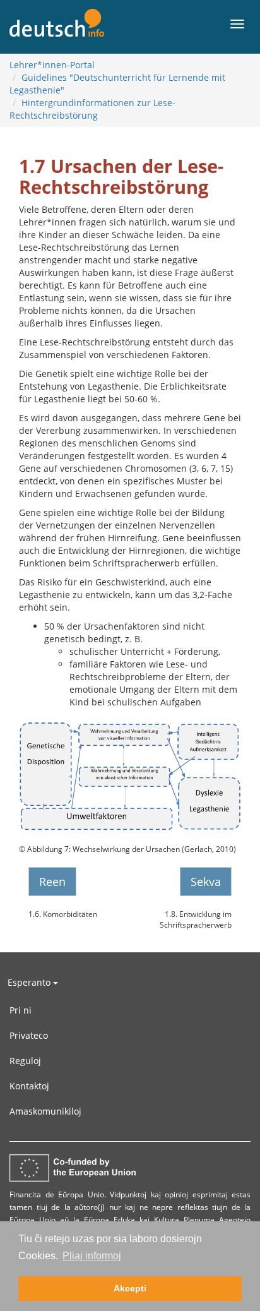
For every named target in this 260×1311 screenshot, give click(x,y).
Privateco (28, 1035)
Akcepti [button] (130, 1288)
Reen (52, 881)
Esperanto (30, 982)
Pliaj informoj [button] (91, 1255)
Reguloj (25, 1061)
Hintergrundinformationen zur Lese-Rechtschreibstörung (92, 109)
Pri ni (20, 1010)
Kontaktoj (29, 1086)
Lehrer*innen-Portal (52, 65)
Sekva (206, 881)
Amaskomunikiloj (45, 1111)
